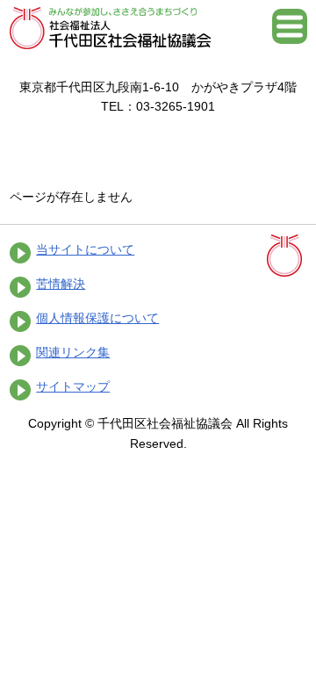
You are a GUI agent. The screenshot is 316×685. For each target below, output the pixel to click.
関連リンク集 (73, 352)
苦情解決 (60, 284)
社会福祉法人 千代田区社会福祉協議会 (111, 28)
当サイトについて (85, 249)
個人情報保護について (97, 318)
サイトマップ (73, 386)
